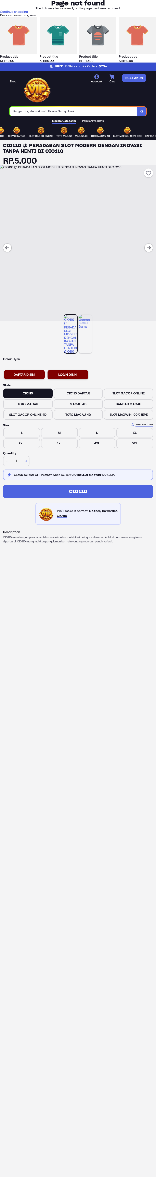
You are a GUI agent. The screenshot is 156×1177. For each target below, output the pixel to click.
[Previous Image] (7, 248)
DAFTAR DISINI (24, 374)
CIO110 (78, 491)
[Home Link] (37, 89)
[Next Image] (148, 248)
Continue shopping (14, 11)
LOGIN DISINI (67, 374)
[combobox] (74, 111)
